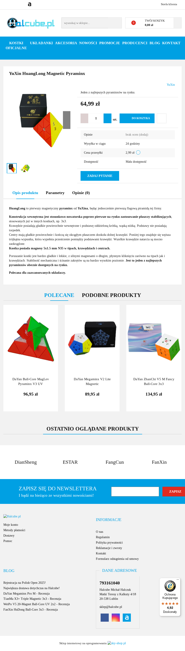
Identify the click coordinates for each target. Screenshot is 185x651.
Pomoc (7, 541)
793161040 (7, 4)
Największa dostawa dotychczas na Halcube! (31, 588)
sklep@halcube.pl (110, 607)
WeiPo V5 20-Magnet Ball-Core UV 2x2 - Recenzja (36, 604)
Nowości (88, 43)
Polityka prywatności (109, 542)
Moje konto (10, 524)
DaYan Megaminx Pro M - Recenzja (26, 593)
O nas (99, 531)
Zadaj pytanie (99, 176)
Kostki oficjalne (16, 45)
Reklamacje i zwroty (109, 548)
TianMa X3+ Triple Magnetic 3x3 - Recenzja (32, 598)
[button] (108, 520)
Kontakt (171, 43)
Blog (155, 43)
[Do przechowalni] (161, 118)
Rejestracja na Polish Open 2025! (24, 582)
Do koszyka (141, 118)
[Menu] (177, 580)
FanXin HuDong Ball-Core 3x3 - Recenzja (30, 609)
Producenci (134, 43)
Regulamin (103, 537)
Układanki (41, 43)
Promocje (109, 43)
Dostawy (8, 535)
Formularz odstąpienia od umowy (117, 559)
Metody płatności (14, 530)
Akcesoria (66, 43)
